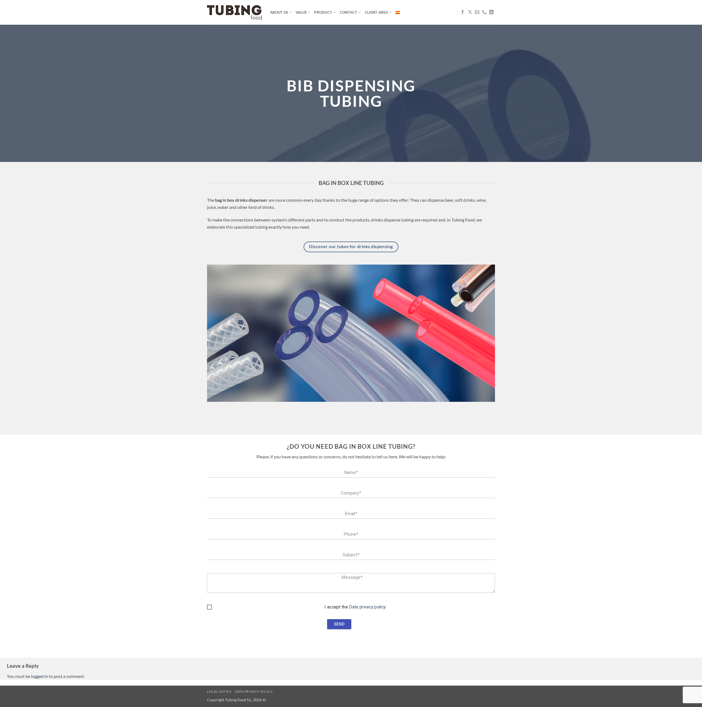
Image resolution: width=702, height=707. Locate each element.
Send (339, 624)
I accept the (355, 607)
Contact (348, 12)
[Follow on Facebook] (462, 12)
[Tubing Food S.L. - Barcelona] (234, 12)
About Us (279, 12)
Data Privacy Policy (254, 691)
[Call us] (484, 12)
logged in (39, 676)
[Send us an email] (477, 12)
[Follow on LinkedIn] (491, 12)
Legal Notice (219, 691)
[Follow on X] (470, 12)
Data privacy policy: (367, 607)
